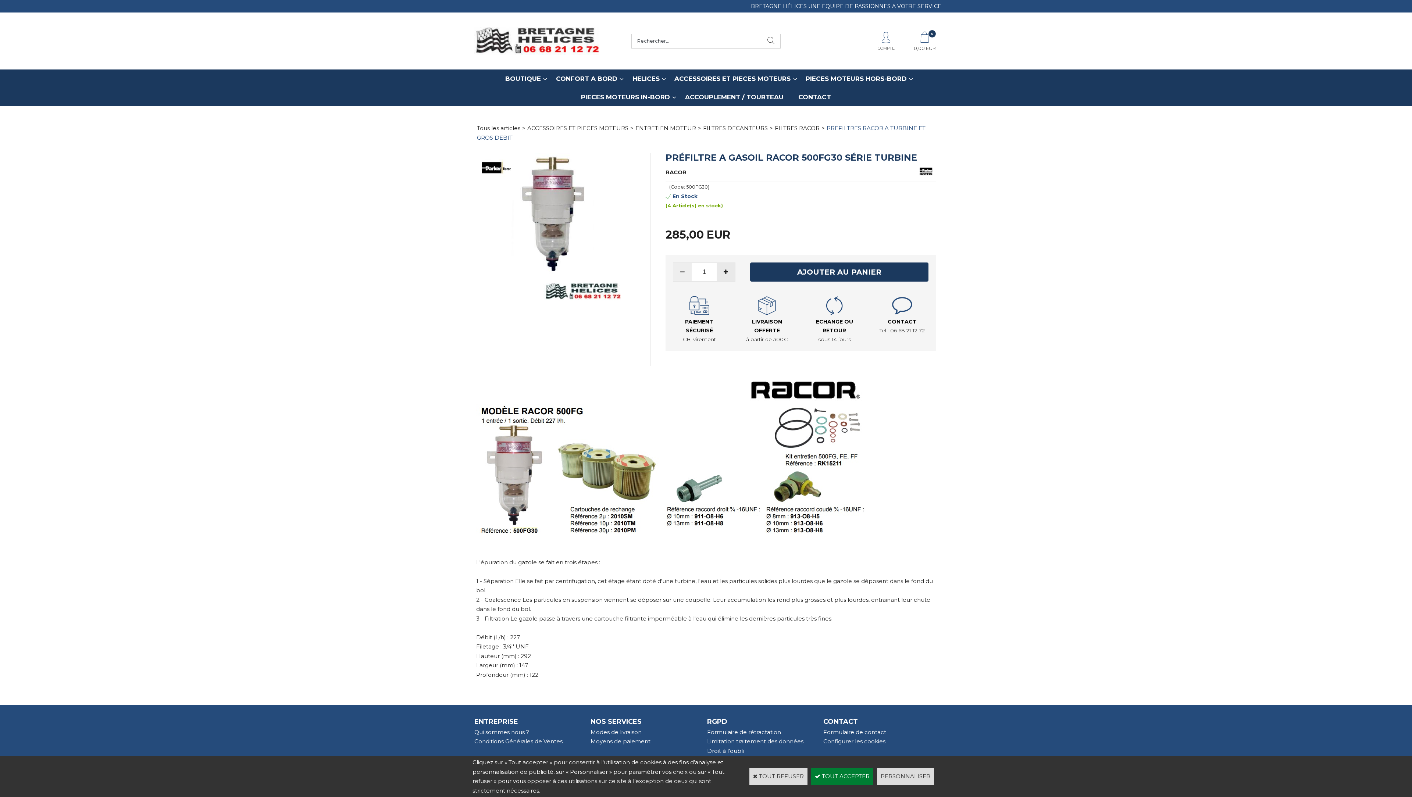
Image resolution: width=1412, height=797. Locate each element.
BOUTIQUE (523, 78)
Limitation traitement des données (755, 741)
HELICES (646, 78)
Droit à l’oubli (725, 750)
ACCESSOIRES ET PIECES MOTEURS (732, 78)
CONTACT (814, 97)
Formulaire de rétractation (744, 732)
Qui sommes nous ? (501, 732)
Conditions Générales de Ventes (518, 741)
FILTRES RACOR (797, 128)
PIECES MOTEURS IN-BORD (625, 97)
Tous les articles (498, 128)
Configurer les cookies (854, 741)
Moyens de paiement (620, 741)
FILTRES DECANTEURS (735, 128)
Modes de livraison (616, 732)
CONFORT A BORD (586, 78)
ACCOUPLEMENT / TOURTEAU (734, 97)
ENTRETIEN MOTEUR (665, 128)
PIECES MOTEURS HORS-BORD (856, 78)
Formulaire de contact (854, 732)
